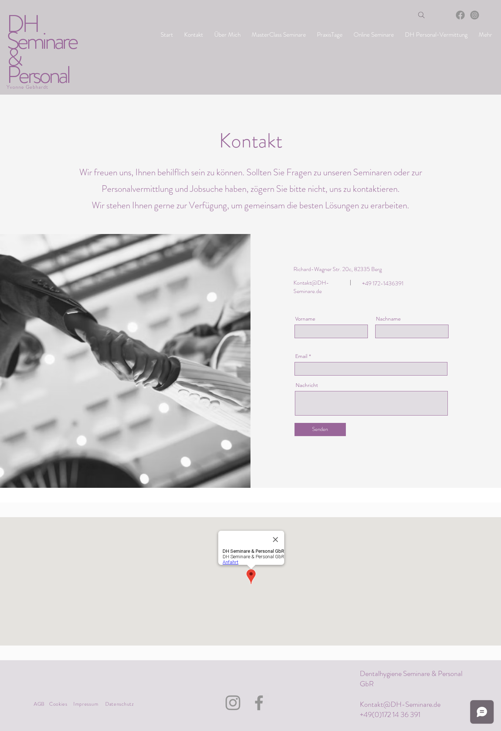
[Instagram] (474, 15)
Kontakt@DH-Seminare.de (400, 704)
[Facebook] (460, 15)
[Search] (421, 15)
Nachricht (307, 385)
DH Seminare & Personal (41, 49)
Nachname (388, 318)
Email (301, 356)
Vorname (305, 318)
